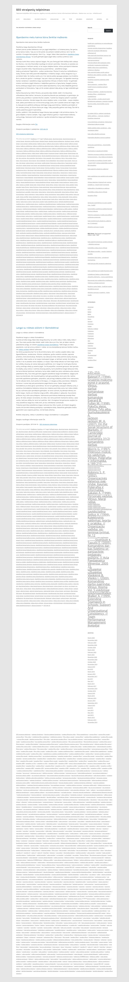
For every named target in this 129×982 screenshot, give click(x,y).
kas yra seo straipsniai (95, 787)
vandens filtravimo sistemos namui (69, 744)
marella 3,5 (27, 853)
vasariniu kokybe (31, 884)
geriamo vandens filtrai (29, 758)
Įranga (90, 326)
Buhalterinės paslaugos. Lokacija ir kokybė (100, 101)
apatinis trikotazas (53, 870)
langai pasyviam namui (41, 180)
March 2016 (91, 696)
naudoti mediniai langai (54, 218)
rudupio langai (49, 298)
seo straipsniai (91, 540)
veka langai (43, 308)
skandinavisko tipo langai (27, 303)
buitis (87, 790)
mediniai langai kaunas (63, 206)
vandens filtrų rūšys (53, 749)
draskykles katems (27, 807)
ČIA (36, 124)
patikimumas (59, 867)
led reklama (33, 838)
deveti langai (72, 153)
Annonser (89, 19)
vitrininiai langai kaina (42, 313)
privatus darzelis (91, 797)
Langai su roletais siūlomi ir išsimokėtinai (37, 327)
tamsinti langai (71, 303)
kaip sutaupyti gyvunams (77, 826)
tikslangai (19, 308)
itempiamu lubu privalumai (104, 797)
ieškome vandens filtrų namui (103, 744)
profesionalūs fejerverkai (23, 850)
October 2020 (92, 662)
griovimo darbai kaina (29, 870)
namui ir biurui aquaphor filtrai (77, 763)
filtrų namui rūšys (42, 749)
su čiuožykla (67, 855)
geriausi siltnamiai (51, 836)
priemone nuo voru (69, 771)
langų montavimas (50, 194)
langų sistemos (53, 197)
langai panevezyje (26, 470)
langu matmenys (30, 194)
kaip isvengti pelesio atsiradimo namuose (58, 775)
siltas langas (46, 301)
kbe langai (31, 170)
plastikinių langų (64, 279)
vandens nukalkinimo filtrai (76, 754)
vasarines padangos (79, 812)
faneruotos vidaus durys (57, 163)
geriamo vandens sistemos (102, 754)
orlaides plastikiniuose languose (68, 228)
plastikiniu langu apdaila (28, 281)
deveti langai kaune (26, 446)
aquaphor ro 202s (96, 768)
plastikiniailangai (29, 276)
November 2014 (92, 722)
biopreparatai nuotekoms (83, 857)
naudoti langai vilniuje (27, 218)
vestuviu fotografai (21, 867)
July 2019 (90, 669)
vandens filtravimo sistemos (59, 742)
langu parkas (69, 194)
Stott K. (106, 540)
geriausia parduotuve (101, 831)
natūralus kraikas (34, 947)
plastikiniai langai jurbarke (40, 543)
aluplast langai (43, 141)
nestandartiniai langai (32, 228)
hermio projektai (50, 168)
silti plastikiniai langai (63, 301)
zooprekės (101, 848)
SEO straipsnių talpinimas (33, 9)
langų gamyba (20, 189)
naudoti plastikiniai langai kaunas (67, 221)
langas (56, 185)
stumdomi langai (61, 303)
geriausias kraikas (82, 848)
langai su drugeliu (21, 475)
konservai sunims (74, 824)
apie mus (98, 828)
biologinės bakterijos (101, 841)
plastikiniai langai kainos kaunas (60, 252)
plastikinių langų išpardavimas (35, 576)
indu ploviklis (92, 867)
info (68, 826)
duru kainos (39, 158)
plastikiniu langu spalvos (40, 293)
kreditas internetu (85, 804)
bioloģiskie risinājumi (76, 795)
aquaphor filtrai (77, 756)
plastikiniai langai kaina (28, 252)
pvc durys (44, 296)
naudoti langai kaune (29, 509)
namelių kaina (81, 949)
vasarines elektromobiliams (24, 886)
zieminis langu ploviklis (44, 812)
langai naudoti (70, 177)
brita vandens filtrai (96, 843)
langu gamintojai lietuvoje (57, 187)
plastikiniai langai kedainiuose (25, 257)
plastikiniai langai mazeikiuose (45, 262)
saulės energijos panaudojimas (100, 509)
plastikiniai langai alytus (43, 245)
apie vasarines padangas (47, 894)
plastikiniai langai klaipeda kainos (60, 257)
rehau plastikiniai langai (39, 589)
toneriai (38, 865)
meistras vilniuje (40, 821)
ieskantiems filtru (55, 841)
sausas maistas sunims (59, 826)
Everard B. (95, 400)
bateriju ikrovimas (50, 867)
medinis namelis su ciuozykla (60, 807)
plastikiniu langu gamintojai (58, 281)
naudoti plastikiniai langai (69, 218)
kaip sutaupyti (77, 831)
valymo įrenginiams (77, 865)
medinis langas (42, 211)
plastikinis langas (54, 276)
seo (42, 867)
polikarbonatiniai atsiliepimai (100, 836)
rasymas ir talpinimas (98, 879)
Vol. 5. (92, 590)
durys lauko (67, 160)
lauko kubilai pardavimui (83, 771)
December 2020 (92, 657)
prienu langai (36, 296)
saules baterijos (94, 504)
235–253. (94, 372)
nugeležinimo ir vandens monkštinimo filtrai (55, 754)
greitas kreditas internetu (56, 804)
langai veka (33, 185)
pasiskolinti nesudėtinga (93, 802)
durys (63, 158)
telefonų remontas (48, 773)
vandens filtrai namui (105, 742)
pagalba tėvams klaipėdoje (62, 872)
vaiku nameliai (51, 855)
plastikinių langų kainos (46, 286)
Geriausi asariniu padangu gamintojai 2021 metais (70, 816)
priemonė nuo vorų (96, 771)
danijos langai (63, 153)
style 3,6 (39, 853)
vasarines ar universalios (84, 879)
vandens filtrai (89, 754)
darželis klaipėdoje (98, 872)
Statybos (40, 429)
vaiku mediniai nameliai (82, 952)
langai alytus (56, 173)
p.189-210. (95, 464)
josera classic (68, 787)
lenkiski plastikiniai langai (66, 202)
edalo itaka (49, 831)
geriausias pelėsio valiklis (23, 775)
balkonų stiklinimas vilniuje (31, 151)
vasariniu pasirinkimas (101, 884)
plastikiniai (41, 240)
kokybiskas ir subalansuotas (38, 833)
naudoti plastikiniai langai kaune (25, 223)
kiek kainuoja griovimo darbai (55, 862)
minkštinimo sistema (56, 737)
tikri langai (31, 305)
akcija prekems (40, 836)
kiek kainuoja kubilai (85, 780)
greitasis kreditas (32, 804)
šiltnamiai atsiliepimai (22, 838)
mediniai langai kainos (49, 206)
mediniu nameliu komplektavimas (25, 865)
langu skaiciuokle (63, 197)
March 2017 (91, 684)
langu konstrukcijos (31, 485)
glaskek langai (20, 168)
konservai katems (26, 923)
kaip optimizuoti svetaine (62, 790)
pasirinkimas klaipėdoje (40, 971)
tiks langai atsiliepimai (48, 305)
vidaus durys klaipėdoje (57, 310)
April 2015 (91, 715)
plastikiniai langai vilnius (43, 567)
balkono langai (63, 144)
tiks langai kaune (60, 305)
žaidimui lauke (31, 855)
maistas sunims (44, 845)
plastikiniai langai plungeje (24, 267)
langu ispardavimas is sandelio (34, 482)
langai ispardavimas (33, 175)
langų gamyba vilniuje (31, 189)
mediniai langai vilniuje (31, 502)
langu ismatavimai (57, 189)
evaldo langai (46, 163)
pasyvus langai (20, 235)
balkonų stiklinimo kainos (23, 153)
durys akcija (68, 158)
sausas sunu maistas (95, 833)
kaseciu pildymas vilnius (48, 865)
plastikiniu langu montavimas (44, 581)
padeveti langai (20, 231)
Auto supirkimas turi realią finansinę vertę (100, 271)
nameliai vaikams (21, 855)
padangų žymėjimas (37, 734)
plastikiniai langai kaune (51, 255)
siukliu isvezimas (58, 857)
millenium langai (71, 214)
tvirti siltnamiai (86, 836)
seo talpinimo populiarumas (52, 879)
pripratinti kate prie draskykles (41, 807)
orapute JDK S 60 (69, 867)
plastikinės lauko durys (37, 531)
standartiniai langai (41, 303)
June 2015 (90, 710)
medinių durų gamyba (54, 211)
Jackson (93, 418)
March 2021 (91, 655)
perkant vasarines (71, 891)
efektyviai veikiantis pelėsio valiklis (29, 787)
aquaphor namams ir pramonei (86, 758)
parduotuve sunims (100, 877)
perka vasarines (88, 884)
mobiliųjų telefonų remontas (50, 780)
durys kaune (32, 160)
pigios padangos (80, 809)
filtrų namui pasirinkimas (75, 742)
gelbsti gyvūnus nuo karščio (85, 845)
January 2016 (91, 700)
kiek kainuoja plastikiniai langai (43, 170)
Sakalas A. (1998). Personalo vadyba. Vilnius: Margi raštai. (100, 497)
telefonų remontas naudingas (53, 778)
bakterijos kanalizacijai (22, 792)
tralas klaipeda (33, 857)
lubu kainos (93, 799)
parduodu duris (48, 231)
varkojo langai (35, 308)
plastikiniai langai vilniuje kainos (60, 274)
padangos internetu (44, 809)
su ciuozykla (59, 855)
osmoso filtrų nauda (104, 734)
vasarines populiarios (55, 884)
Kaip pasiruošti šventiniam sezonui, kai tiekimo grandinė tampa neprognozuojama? (99, 58)
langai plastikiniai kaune (28, 182)
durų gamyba (31, 158)
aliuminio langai (23, 432)
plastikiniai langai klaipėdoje (44, 550)
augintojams (106, 838)
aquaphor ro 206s (107, 768)
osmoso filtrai (93, 734)
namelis (72, 952)
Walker (106, 593)
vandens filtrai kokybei (32, 744)
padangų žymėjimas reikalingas (83, 783)
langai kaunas (72, 175)
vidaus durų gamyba (53, 308)
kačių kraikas (34, 848)
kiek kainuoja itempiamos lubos (38, 799)
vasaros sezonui (59, 891)
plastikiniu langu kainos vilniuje (61, 288)
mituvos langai (20, 216)
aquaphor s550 (39, 768)
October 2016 (92, 691)
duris (70, 156)
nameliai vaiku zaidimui (97, 952)
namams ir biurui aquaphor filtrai (96, 763)
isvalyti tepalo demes (92, 807)
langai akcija (39, 173)
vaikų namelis (91, 853)
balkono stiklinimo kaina (23, 439)
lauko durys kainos (29, 492)
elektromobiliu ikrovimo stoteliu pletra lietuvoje (44, 783)
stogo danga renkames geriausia (63, 860)
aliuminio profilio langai (32, 141)
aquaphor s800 (20, 763)
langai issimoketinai (46, 175)
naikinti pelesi (41, 862)
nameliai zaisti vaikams (101, 862)
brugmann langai (53, 153)
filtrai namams (20, 744)
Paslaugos (91, 333)
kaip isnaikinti (99, 860)
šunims (26, 828)
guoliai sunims (41, 824)
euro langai (37, 163)
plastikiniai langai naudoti (62, 262)
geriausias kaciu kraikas (69, 778)
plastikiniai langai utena (40, 564)
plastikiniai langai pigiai (72, 264)
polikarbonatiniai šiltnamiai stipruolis (102, 792)
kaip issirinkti (60, 836)
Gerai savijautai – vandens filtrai (97, 84)
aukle (98, 874)
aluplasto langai (69, 141)
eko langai (22, 163)
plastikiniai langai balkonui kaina (60, 245)
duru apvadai (20, 448)
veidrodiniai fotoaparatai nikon (58, 898)
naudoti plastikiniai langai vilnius (69, 226)
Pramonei (91, 336)
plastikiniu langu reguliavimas (52, 291)
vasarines (49, 882)
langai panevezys (28, 180)
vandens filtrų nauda (106, 737)
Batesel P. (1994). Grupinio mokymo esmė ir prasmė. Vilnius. (100, 381)
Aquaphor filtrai (92, 195)
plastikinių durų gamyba (23, 279)
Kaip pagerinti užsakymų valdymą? (98, 169)
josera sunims (20, 824)
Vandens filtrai (92, 360)
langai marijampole (50, 177)
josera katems (105, 821)
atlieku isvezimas (58, 877)
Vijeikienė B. (96, 575)
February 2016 (92, 698)
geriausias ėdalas (96, 838)
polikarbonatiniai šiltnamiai (73, 836)
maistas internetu (85, 838)
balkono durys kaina (53, 144)
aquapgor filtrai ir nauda (50, 761)
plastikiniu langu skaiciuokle (24, 293)
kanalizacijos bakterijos (35, 843)
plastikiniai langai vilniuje (43, 274)
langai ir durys (72, 173)
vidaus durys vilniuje (71, 310)
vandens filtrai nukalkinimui (92, 737)
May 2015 (90, 713)
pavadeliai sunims (64, 833)
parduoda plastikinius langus (34, 231)
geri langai (34, 165)
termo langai (24, 305)
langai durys (64, 173)
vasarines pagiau (45, 889)
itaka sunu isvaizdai (58, 831)
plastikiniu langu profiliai (35, 291)
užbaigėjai (94, 569)
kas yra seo (26, 773)
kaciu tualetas (84, 824)
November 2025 (92, 640)
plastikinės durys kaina (58, 238)
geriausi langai (55, 165)
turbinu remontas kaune (35, 802)
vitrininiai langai (30, 313)
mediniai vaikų (72, 949)
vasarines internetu (28, 882)
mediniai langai (60, 204)
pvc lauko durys (58, 296)
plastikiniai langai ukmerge (56, 272)
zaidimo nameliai (21, 961)
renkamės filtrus (60, 838)
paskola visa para (63, 896)
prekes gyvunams (90, 826)
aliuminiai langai (57, 139)
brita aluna (108, 850)
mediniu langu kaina (36, 214)
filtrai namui (64, 841)
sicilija (107, 896)
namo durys (29, 216)
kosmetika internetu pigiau (80, 870)
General (99, 19)
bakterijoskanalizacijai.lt (35, 872)
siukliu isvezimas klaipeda (38, 954)
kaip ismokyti (19, 836)
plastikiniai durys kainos (34, 243)
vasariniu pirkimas (92, 882)
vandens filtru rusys (103, 761)
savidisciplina (97, 512)
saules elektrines (94, 506)
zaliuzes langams (69, 313)
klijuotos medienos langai (60, 170)
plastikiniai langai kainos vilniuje (45, 545)
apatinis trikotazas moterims (44, 969)
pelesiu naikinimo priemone (28, 862)
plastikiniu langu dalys (42, 281)
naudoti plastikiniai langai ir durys (26, 221)
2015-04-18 (44, 129)
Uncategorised (92, 355)
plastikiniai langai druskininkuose (46, 538)
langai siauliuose (64, 182)
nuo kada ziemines (66, 792)
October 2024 (92, 647)
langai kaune (20, 177)
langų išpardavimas (69, 189)
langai (34, 173)
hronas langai (64, 168)
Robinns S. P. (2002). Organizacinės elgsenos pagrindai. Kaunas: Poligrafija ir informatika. (98, 481)
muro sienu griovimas (34, 867)
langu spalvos (73, 197)
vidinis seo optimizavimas (46, 790)
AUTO (17, 19)
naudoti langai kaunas (63, 216)
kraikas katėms (44, 848)
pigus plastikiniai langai (23, 238)
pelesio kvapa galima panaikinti (54, 771)
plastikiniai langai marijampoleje (25, 262)
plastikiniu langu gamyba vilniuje (51, 284)
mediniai (64, 949)
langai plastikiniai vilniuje (42, 182)
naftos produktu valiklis (22, 898)
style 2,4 (33, 853)
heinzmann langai (30, 168)
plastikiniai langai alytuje (28, 245)
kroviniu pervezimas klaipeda (65, 954)
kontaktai (92, 828)
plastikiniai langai (47, 243)
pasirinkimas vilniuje (63, 797)
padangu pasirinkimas (77, 814)
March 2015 (91, 717)
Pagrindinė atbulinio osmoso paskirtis (99, 137)
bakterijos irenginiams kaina (65, 956)
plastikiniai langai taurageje (40, 272)
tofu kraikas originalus (29, 819)
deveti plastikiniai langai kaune (51, 156)
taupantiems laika (81, 882)
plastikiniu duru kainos (51, 279)
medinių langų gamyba (23, 214)
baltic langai (35, 153)
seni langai (39, 301)
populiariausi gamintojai (61, 894)
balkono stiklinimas (26, 146)
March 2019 (91, 672)
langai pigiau (52, 180)
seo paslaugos (102, 537)
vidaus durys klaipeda (43, 310)
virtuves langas (20, 313)
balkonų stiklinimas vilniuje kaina (50, 151)
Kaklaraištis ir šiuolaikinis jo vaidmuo (98, 188)
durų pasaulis (47, 158)
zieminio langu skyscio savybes (51, 795)
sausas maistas (25, 848)
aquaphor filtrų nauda (26, 761)
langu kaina (34, 192)
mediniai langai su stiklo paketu (62, 209)
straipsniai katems (48, 802)
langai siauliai (55, 182)
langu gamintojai (44, 187)
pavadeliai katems (52, 833)
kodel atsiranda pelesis (23, 795)
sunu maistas (72, 821)
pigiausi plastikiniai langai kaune (59, 235)
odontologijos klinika (51, 821)
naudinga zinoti (67, 884)
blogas (18, 841)
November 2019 (92, 664)
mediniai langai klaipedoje (45, 209)
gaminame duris (21, 456)
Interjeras (90, 324)
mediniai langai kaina (36, 206)
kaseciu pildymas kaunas (64, 865)
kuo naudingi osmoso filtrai (42, 742)
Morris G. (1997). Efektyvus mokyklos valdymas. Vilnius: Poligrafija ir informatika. (99, 455)
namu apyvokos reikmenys (77, 790)
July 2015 (90, 708)
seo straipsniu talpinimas (50, 756)
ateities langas (32, 144)
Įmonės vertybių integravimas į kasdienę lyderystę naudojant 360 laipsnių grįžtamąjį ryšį (100, 50)
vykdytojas (95, 593)
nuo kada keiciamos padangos (36, 814)
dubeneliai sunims (51, 824)
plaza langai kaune (26, 296)
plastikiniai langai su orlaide (50, 269)
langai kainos (64, 175)
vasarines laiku (58, 882)
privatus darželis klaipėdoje (42, 874)
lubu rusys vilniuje (103, 799)
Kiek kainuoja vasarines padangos (45, 816)
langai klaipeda (28, 177)
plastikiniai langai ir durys (51, 247)
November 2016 (92, 688)
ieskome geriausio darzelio (77, 797)
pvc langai (50, 296)
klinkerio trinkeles (69, 857)
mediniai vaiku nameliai (86, 862)
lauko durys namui (26, 202)
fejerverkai (46, 841)
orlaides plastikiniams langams (49, 228)
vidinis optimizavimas (79, 802)
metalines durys (61, 214)
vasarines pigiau (20, 884)
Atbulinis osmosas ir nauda (96, 227)
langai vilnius (49, 185)
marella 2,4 (19, 853)
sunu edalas (81, 821)
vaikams (93, 790)
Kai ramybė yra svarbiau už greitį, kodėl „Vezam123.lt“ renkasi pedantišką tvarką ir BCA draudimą (100, 163)
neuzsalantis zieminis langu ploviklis (26, 812)
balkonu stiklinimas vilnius (68, 151)
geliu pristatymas (41, 870)
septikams (87, 865)
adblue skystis (108, 795)
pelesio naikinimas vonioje (87, 860)
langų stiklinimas (21, 199)
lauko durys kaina (64, 199)
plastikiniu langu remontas (69, 291)
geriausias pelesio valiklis (80, 787)
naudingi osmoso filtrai (27, 742)
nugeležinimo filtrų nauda (82, 751)
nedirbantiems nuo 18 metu (76, 896)
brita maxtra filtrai (94, 850)
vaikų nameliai (47, 949)
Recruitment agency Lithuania (98, 855)
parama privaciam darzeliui (37, 797)
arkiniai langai (20, 434)
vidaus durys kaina (65, 308)
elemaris (52, 853)
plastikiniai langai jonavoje (58, 250)
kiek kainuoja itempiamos (70, 799)
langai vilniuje (41, 185)
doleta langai (64, 156)
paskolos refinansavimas (98, 804)
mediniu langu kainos (49, 214)
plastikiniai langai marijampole (69, 259)
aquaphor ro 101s (75, 768)
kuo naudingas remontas (58, 785)
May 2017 (90, 681)
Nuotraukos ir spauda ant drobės (98, 151)
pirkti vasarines (47, 886)
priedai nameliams (36, 949)
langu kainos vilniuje (68, 192)
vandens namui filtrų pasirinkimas (59, 746)
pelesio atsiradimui (82, 894)
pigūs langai (73, 235)
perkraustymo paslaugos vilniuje (25, 821)
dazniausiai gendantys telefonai (86, 778)
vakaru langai (26, 308)
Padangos (91, 331)
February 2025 (92, 643)
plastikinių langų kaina (31, 286)
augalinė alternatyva (73, 828)
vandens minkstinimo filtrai (24, 771)
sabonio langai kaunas (70, 298)
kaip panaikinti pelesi (65, 959)
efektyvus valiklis (48, 860)
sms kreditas (89, 896)
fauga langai (69, 163)
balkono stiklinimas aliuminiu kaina (43, 146)
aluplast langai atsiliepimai (56, 141)
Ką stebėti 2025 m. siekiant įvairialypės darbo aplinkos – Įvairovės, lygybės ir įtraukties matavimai (99, 115)
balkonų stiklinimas (30, 148)
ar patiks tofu (62, 828)
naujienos (105, 828)
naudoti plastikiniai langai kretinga (67, 223)
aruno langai (24, 144)
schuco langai (32, 301)
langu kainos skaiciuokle (54, 192)
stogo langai (51, 303)
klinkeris (76, 860)
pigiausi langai (29, 235)
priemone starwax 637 (97, 857)
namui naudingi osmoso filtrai (92, 739)
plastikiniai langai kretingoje (51, 259)
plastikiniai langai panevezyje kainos (36, 264)
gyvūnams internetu (55, 848)
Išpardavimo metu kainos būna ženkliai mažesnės (41, 37)
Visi (107, 19)
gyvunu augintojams (28, 925)
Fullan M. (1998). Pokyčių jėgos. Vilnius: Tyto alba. (99, 406)
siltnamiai (24, 802)
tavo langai (47, 596)
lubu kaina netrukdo (22, 799)
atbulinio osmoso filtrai (36, 739)
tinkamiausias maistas (73, 838)
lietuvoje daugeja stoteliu (66, 783)
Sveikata (90, 350)
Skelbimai (79, 19)
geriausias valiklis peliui (90, 785)
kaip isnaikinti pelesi (36, 896)
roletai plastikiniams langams (35, 298)
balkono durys (41, 144)
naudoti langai (37, 216)
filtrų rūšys (28, 737)
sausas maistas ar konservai (77, 807)
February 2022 (92, 652)
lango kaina (61, 185)
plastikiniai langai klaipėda (42, 257)
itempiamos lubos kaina (55, 799)
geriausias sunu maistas (57, 845)
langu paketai (61, 194)
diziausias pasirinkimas (59, 886)
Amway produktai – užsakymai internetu (100, 92)
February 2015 (92, 720)
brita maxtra (56, 947)
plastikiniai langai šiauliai (39, 267)
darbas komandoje (95, 395)
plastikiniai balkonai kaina (65, 240)
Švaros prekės (92, 348)
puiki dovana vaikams (100, 775)
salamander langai (21, 301)
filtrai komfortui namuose (91, 742)
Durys (89, 319)
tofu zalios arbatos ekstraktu (35, 915)
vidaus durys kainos (47, 601)
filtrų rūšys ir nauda (68, 737)
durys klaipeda (41, 160)
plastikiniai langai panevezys (56, 264)
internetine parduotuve (22, 833)
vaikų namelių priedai (55, 961)
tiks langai (38, 305)
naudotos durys (21, 228)
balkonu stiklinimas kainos (60, 148)
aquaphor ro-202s (72, 766)
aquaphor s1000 (63, 763)
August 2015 (91, 705)
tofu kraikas (48, 826)
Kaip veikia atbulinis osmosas (96, 134)
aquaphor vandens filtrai (65, 756)
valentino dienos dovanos (97, 870)
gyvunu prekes (67, 802)
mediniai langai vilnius (31, 211)
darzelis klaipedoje (48, 872)
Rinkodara (91, 338)
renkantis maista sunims (75, 898)
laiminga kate (58, 802)
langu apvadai (24, 477)
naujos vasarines (103, 882)
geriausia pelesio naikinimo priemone (99, 894)
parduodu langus (59, 231)
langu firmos (25, 187)
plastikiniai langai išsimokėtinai (47, 345)
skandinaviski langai (42, 593)
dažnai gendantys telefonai (99, 780)
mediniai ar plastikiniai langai (47, 204)
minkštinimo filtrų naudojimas (40, 737)
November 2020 (92, 659)
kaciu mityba (93, 819)
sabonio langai (58, 298)
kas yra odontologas (82, 850)
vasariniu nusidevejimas (35, 891)
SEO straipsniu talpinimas (23, 734)
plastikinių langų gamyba (40, 574)
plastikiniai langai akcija (59, 243)
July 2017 (90, 679)
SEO (64, 19)
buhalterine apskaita (23, 797)
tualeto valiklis (95, 865)
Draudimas (27, 19)
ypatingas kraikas (29, 836)
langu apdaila (70, 185)
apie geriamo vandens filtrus (59, 739)
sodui (87, 843)
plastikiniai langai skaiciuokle (32, 269)
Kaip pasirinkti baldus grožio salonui (98, 72)
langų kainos (42, 192)
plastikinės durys (46, 238)
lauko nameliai (106, 853)
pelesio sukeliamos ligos (49, 896)
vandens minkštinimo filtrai (65, 751)
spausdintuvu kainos (106, 865)
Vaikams (90, 358)
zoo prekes (59, 853)
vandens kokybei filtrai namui (40, 746)
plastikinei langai (35, 238)
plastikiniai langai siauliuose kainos (43, 560)
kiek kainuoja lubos (84, 799)
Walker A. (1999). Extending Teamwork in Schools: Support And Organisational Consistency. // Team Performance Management (99, 609)
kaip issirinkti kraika (70, 845)
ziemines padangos (92, 812)
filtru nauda (72, 841)
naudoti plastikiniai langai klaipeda (46, 223)
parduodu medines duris (32, 523)
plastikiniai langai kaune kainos (68, 255)
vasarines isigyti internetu (87, 889)
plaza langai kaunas (36, 586)
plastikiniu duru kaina (37, 279)
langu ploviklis (69, 812)
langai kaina (55, 175)
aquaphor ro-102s (42, 763)
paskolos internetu (106, 802)
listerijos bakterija (36, 795)
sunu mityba (68, 831)
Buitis (89, 314)
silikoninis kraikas (26, 826)
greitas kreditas (43, 804)
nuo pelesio (92, 874)
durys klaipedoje (51, 160)
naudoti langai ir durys (49, 216)
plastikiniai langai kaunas (36, 255)
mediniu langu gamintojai (69, 211)
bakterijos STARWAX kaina (34, 860)
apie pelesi (73, 894)
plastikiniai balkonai (51, 240)
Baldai (89, 312)
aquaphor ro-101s (31, 763)
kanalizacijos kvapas (22, 843)
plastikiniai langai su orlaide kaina (68, 269)
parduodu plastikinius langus (52, 233)
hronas (58, 168)
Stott (98, 540)
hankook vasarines (78, 884)
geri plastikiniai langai (44, 165)
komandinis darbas (96, 443)
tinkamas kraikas (46, 850)
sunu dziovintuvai (63, 824)
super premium (63, 821)
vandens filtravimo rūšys (69, 734)
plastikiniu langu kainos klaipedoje (45, 579)
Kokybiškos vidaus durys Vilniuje (97, 192)
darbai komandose (96, 390)
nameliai (98, 853)
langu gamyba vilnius (45, 189)
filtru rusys (55, 850)
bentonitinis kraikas (38, 826)
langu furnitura (34, 187)
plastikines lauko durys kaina (28, 240)
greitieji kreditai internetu (71, 804)
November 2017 (92, 676)
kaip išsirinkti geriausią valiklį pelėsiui (81, 775)
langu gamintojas (71, 187)
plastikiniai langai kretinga (34, 259)
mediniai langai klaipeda (29, 209)
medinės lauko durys (32, 204)
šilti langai (54, 301)
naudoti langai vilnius (40, 218)
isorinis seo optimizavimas (30, 790)
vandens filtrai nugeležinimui (98, 751)
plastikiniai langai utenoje (27, 274)
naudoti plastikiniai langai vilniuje (49, 226)
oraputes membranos (81, 867)
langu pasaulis (28, 487)
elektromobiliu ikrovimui (60, 819)
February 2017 (92, 686)
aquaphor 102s (85, 768)
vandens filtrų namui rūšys (23, 746)
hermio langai (40, 168)
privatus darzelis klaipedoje (28, 877)
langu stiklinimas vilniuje (34, 199)
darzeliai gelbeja (51, 797)
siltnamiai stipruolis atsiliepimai (82, 792)
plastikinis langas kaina (66, 276)
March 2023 (91, 650)
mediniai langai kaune (27, 499)
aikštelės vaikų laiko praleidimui (35, 778)
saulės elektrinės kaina (96, 507)
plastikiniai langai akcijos (38, 535)
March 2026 (91, 638)
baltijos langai (44, 153)
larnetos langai (46, 199)
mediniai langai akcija (72, 204)
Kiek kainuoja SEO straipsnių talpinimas (99, 263)
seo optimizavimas (92, 537)
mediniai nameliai (81, 853)
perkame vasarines (33, 894)
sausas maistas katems (95, 824)
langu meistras (39, 194)
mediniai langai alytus (22, 206)
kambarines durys (21, 170)
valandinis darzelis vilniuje (93, 821)
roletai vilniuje (68, 589)
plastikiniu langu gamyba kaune (31, 284)
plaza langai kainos (61, 293)
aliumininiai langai (68, 139)
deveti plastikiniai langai (34, 156)
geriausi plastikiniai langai (67, 165)
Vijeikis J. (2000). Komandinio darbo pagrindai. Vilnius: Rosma (99, 582)
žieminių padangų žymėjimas (52, 734)
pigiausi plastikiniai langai (41, 235)
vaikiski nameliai (41, 855)
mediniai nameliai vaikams (44, 877)
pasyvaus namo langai (68, 233)
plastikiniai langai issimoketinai (25, 250)
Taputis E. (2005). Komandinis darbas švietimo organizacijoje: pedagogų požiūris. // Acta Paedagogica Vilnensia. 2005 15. (99, 554)
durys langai (60, 160)
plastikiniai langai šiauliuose (55, 267)
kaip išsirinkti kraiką (92, 944)
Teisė (70, 19)
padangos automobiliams (71, 877)
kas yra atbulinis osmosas (75, 739)
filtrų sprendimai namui (86, 744)
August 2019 (91, 667)
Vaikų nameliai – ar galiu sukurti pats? (99, 99)
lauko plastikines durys (51, 202)
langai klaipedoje (39, 177)
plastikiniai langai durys (37, 247)
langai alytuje (48, 173)
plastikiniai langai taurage (23, 272)
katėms (32, 828)
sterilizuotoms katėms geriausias (69, 780)
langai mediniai (60, 177)
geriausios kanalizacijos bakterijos (93, 795)
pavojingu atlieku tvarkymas (40, 966)
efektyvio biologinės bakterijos (69, 843)
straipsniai (24, 841)
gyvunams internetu (88, 831)
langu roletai (44, 197)
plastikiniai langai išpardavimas (69, 247)
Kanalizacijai (54, 19)
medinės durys (20, 204)
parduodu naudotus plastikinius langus (31, 233)
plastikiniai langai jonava (42, 250)
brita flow (46, 853)
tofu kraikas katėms (69, 853)
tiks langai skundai (71, 305)
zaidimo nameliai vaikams (71, 862)
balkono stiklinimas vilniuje (62, 146)
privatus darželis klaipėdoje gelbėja (81, 872)
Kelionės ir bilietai (40, 19)
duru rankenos (56, 158)
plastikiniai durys (21, 243)
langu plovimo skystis (58, 812)
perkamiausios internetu (69, 848)
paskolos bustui (73, 819)
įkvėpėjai (93, 625)
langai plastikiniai (62, 180)
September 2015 (92, 703)
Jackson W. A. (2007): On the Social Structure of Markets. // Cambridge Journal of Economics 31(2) (100, 430)
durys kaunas (24, 160)
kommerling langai (26, 173)
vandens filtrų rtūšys (76, 746)
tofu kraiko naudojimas (51, 828)
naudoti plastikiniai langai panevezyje (27, 226)
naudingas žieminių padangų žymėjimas (38, 785)
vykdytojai (102, 590)
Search (90, 27)
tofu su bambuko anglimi (92, 816)
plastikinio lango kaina (41, 276)
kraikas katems (35, 850)
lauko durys (54, 199)
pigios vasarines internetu (102, 889)
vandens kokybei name (89, 746)
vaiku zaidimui (65, 795)
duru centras (22, 158)
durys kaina (19, 451)
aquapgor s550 (53, 763)
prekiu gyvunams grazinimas (44, 819)
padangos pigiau (103, 812)
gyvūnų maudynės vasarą (101, 845)
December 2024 (92, 645)
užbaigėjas (95, 572)
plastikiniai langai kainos (43, 252)
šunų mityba (94, 942)
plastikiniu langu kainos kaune (62, 286)
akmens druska (44, 898)
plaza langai (52, 293)
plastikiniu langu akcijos (38, 572)
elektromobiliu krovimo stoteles (84, 915)
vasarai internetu (82, 891)
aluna (102, 850)
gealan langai (26, 165)
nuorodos (18, 831)
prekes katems (74, 833)
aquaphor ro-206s (106, 766)
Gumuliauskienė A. (99, 413)
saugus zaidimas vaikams (37, 792)
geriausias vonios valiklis (23, 783)
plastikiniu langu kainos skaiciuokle (41, 288)
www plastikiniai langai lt (56, 313)
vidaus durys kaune (30, 310)
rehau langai (67, 296)
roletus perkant (24, 349)
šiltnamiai (20, 845)
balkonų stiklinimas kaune (24, 441)
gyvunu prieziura (101, 826)
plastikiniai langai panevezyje (44, 555)
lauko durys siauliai (38, 202)
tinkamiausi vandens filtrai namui (48, 744)
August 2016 (91, 693)
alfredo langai (48, 139)
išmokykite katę (102, 819)
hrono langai (73, 168)
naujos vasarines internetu (58, 889)
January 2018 (91, 674)
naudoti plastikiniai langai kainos (46, 221)
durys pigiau (19, 453)
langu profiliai (24, 197)
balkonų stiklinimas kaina (43, 148)
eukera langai (30, 163)
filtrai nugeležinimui (82, 734)
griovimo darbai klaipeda (46, 857)
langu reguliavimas (34, 197)
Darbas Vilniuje (84, 855)
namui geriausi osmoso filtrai (100, 749)
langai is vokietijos (21, 175)
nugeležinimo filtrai (39, 771)
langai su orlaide (24, 185)
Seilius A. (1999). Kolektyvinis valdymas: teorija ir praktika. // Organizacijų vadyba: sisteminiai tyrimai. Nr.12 (99, 525)
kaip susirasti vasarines (105, 891)
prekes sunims (84, 833)
